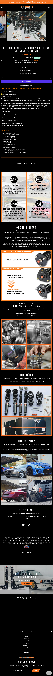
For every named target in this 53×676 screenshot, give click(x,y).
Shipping (24, 62)
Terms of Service (26, 650)
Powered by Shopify (26, 674)
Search (26, 636)
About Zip (26, 652)
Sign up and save (26, 631)
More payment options (26, 85)
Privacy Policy (26, 643)
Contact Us (26, 640)
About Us (26, 638)
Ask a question (26, 159)
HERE (38, 155)
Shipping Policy (26, 647)
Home (26, 45)
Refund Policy (26, 645)
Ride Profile (26, 67)
